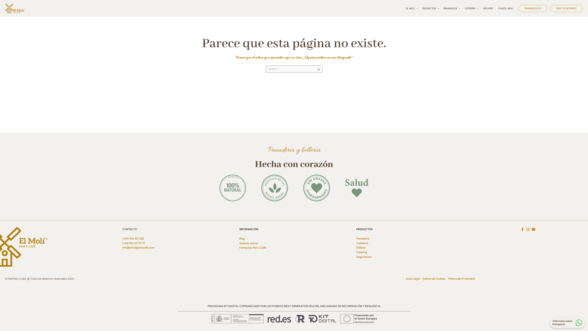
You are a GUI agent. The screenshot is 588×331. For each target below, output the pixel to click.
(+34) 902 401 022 (133, 238)
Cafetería (362, 243)
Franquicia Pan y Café (252, 247)
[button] (416, 8)
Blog (242, 238)
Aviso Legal (413, 278)
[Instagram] (528, 229)
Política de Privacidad (461, 278)
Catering (361, 252)
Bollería (361, 247)
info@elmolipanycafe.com (138, 247)
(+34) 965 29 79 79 (133, 243)
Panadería (362, 238)
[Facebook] (522, 229)
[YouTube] (533, 229)
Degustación (364, 257)
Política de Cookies (434, 278)
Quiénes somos (248, 243)
